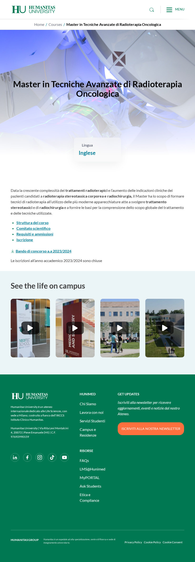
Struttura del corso (32, 222)
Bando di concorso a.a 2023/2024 (43, 251)
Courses (55, 24)
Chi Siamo (88, 403)
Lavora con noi (91, 412)
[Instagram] (39, 457)
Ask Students (90, 486)
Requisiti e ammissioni (34, 234)
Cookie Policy (152, 542)
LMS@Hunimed (92, 469)
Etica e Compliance (89, 497)
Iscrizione (24, 239)
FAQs (84, 460)
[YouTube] (64, 457)
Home (39, 24)
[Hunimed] (40, 396)
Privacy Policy (133, 542)
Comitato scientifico (33, 228)
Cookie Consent (172, 542)
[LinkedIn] (15, 457)
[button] (30, 328)
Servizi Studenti (92, 421)
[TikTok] (52, 457)
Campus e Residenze (88, 432)
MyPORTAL (89, 477)
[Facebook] (27, 457)
